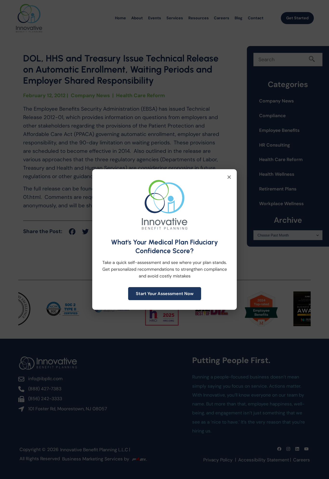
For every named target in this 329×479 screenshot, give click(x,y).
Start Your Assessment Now (164, 293)
